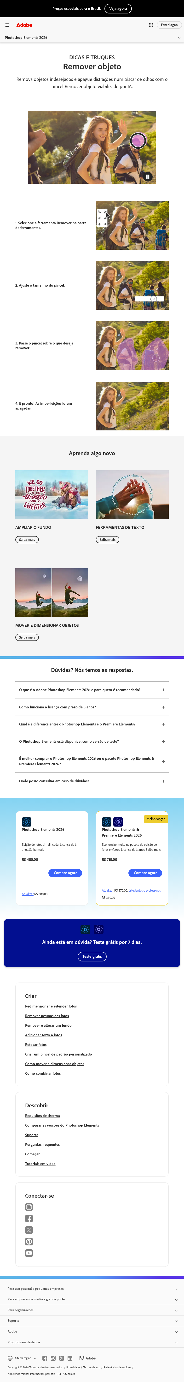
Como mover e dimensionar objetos (54, 1064)
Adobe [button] (12, 1331)
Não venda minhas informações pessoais (31, 1374)
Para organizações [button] (21, 1310)
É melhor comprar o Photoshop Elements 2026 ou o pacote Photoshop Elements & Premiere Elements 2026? (86, 761)
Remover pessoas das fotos (47, 1016)
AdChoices (69, 1374)
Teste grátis (92, 956)
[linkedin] (70, 1358)
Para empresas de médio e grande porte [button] (36, 1299)
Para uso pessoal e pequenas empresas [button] (36, 1289)
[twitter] (61, 1358)
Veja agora (118, 8)
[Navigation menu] (7, 24)
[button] (151, 25)
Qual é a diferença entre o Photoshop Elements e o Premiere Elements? (77, 724)
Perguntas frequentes (42, 1144)
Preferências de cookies (117, 1367)
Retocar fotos (35, 1044)
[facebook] (44, 1358)
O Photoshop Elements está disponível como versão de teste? (69, 741)
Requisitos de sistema (42, 1115)
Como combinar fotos (43, 1073)
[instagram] (53, 1358)
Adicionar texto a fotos (43, 1035)
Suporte (31, 1135)
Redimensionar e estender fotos (51, 1006)
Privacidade (73, 1367)
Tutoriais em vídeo (40, 1163)
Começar (32, 1154)
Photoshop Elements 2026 (26, 37)
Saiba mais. (36, 850)
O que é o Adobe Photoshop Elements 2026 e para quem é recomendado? (79, 690)
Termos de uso (91, 1367)
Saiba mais (27, 539)
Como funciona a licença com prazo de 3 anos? (57, 707)
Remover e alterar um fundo (48, 1025)
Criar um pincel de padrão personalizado (58, 1054)
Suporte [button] (13, 1321)
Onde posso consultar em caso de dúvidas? (54, 781)
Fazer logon (169, 25)
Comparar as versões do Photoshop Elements (62, 1125)
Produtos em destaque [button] (24, 1342)
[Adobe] (24, 24)
